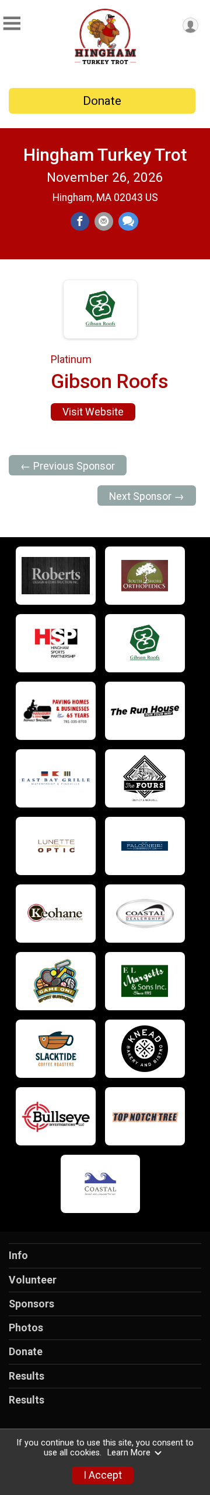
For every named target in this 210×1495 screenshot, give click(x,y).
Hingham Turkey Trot (105, 154)
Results (26, 1376)
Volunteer (33, 1280)
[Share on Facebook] (80, 221)
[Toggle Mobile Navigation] (11, 24)
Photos (26, 1328)
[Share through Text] (128, 221)
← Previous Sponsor (67, 466)
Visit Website (93, 412)
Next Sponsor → (146, 496)
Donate (102, 101)
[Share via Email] (103, 221)
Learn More (128, 1453)
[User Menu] (190, 25)
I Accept (102, 1475)
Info (18, 1255)
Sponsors (31, 1304)
